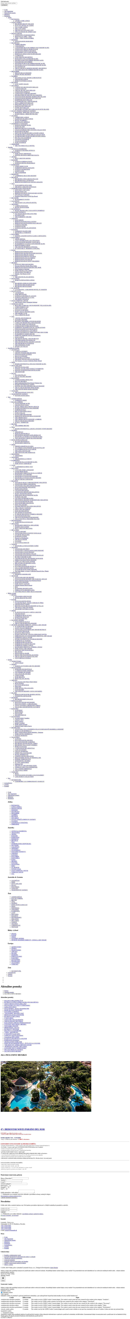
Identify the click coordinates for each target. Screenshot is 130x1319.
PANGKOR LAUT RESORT (23, 474)
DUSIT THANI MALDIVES (23, 493)
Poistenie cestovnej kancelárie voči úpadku (16, 1261)
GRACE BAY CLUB (21, 308)
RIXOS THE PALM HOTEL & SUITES (26, 655)
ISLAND (14, 693)
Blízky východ (12, 593)
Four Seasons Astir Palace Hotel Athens (26, 682)
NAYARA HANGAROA (22, 395)
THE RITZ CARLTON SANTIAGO (25, 187)
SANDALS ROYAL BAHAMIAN (25, 163)
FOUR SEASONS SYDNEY (23, 354)
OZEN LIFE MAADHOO (22, 509)
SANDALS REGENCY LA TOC (24, 297)
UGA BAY (18, 541)
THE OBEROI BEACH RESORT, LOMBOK (28, 419)
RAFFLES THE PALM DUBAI (24, 650)
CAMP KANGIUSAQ (21, 206)
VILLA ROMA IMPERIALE (23, 769)
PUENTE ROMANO (21, 735)
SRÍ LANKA (15, 530)
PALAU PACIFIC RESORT (23, 376)
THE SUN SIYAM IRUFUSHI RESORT (27, 517)
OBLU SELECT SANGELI (23, 508)
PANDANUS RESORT (22, 582)
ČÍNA (13, 427)
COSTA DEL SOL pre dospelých (13, 1019)
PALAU (13, 373)
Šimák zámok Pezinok (21, 724)
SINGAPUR (15, 523)
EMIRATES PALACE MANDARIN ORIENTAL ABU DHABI (33, 636)
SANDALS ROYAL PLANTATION (25, 228)
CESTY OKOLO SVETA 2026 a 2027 (15, 1004)
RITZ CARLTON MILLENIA (23, 528)
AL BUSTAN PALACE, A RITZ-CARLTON (28, 612)
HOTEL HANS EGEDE (22, 207)
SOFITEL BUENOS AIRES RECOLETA (27, 155)
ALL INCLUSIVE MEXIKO (12, 1051)
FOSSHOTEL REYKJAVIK (23, 696)
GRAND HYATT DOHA (22, 604)
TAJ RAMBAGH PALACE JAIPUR (25, 449)
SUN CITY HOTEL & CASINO (24, 25)
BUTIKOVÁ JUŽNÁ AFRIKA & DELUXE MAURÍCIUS (21, 1002)
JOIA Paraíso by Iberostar (22, 269)
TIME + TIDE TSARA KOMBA (24, 38)
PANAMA (14, 275)
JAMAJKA (14, 218)
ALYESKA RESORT (21, 319)
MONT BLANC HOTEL (22, 678)
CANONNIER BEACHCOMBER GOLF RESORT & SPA (32, 47)
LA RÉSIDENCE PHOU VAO (24, 466)
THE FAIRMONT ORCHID (23, 217)
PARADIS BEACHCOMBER (23, 62)
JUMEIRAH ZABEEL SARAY (24, 645)
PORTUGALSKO (16, 701)
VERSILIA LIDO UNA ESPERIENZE (26, 767)
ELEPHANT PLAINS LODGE (24, 119)
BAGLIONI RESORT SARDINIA (25, 742)
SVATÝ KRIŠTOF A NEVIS (19, 300)
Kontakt (6, 786)
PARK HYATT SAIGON (22, 584)
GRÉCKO (14, 680)
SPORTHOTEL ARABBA (22, 761)
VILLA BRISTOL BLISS (22, 315)
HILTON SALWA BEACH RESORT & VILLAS (29, 606)
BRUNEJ (14, 424)
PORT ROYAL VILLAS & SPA (24, 688)
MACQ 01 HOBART (21, 356)
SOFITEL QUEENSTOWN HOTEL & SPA (27, 370)
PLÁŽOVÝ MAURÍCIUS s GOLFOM (15, 1038)
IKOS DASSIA (19, 683)
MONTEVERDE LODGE (22, 245)
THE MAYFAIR (19, 372)
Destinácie (7, 16)
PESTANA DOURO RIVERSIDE (25, 702)
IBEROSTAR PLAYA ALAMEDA (25, 258)
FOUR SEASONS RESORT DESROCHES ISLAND (30, 96)
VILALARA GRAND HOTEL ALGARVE (27, 707)
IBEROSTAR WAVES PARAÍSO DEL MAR (28, 267)
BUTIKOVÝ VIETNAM (11, 1029)
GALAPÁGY (15, 201)
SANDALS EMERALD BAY (23, 161)
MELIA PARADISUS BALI (23, 411)
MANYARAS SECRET (22, 131)
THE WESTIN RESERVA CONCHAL (26, 247)
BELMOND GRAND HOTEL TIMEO (26, 743)
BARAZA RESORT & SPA (23, 125)
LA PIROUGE (19, 55)
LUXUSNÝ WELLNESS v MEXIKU (15, 1024)
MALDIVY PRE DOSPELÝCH (13, 1000)
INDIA (13, 444)
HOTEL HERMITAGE (21, 754)
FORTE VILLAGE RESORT (23, 753)
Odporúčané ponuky (10, 13)
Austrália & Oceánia (13, 348)
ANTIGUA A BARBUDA (19, 149)
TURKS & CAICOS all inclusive (13, 1035)
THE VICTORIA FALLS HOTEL (25, 145)
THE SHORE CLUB (21, 313)
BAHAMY (14, 160)
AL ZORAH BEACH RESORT (24, 626)
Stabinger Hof (19, 764)
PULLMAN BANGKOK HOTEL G (25, 566)
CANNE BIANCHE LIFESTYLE (25, 748)
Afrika (9, 17)
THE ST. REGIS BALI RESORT (24, 421)
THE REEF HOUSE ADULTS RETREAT (27, 359)
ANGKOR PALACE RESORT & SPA (26, 462)
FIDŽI (13, 362)
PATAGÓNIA (15, 278)
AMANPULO (19, 432)
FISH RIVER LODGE (21, 79)
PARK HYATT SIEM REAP (23, 463)
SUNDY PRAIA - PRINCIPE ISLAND (26, 114)
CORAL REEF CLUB (21, 166)
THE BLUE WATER (21, 539)
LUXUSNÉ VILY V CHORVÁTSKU (15, 1048)
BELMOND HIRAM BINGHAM (24, 285)
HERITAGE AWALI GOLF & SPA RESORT (28, 54)
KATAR (13, 599)
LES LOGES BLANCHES (23, 674)
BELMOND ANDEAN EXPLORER (25, 283)
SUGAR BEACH (20, 66)
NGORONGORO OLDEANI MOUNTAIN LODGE (30, 136)
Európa (10, 659)
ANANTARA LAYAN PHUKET (24, 552)
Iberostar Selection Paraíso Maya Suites (26, 266)
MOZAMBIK (15, 71)
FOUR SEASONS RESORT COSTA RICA (27, 242)
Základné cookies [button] (6, 1291)
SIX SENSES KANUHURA (23, 512)
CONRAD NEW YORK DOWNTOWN (26, 326)
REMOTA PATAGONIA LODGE (24, 280)
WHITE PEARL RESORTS (23, 74)
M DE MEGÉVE (20, 677)
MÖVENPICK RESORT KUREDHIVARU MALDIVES (31, 500)
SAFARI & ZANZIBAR (22, 139)
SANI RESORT (19, 689)
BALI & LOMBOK (17, 402)
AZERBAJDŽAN (16, 398)
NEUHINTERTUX (20, 715)
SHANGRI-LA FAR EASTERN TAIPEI (26, 546)
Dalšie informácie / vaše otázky (9, 1192)
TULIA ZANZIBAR (21, 141)
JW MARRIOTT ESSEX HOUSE (25, 334)
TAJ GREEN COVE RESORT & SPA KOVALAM (29, 448)
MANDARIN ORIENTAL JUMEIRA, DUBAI (28, 647)
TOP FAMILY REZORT (11, 1026)
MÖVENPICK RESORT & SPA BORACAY (28, 435)
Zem (9, 778)
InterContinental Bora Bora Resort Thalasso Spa (28, 383)
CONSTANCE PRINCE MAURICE (25, 51)
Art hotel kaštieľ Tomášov (22, 718)
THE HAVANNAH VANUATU (24, 392)
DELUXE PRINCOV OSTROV (13, 1049)
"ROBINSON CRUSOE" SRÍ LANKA (15, 1046)
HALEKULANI (19, 215)
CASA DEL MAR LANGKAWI (24, 470)
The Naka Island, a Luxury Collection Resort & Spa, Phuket (32, 571)
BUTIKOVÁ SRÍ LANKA (12, 1016)
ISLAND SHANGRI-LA (22, 441)
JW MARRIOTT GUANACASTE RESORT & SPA (30, 244)
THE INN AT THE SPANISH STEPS (26, 765)
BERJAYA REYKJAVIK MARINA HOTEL (28, 694)
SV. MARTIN (15, 288)
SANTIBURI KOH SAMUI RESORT (26, 569)
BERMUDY (15, 174)
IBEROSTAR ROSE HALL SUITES (25, 221)
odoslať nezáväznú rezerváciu (9, 1197)
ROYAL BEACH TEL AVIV (23, 598)
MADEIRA (14, 697)
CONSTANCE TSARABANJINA (25, 35)
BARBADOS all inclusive (11, 1040)
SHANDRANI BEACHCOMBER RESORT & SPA (30, 63)
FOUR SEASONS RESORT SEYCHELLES (28, 98)
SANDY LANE (19, 171)
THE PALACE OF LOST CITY (24, 30)
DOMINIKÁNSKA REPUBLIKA (21, 188)
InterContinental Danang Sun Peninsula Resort (28, 580)
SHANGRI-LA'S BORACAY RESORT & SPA (28, 436)
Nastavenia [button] (4, 1274)
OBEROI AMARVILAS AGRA (24, 446)
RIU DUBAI (18, 652)
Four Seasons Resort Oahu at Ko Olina (26, 213)
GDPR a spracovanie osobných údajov (15, 1263)
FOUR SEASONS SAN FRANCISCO (26, 329)
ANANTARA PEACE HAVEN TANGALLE (28, 533)
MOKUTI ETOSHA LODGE (23, 81)
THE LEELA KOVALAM (22, 451)
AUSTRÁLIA (15, 349)
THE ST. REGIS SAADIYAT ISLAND (26, 656)
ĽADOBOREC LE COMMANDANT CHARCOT (29, 781)
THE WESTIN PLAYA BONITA (24, 277)
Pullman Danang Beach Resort (23, 585)
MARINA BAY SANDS (22, 527)
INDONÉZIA (15, 454)
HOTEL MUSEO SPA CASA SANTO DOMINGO (29, 210)
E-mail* (3, 1182)
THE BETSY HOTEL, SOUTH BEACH (27, 338)
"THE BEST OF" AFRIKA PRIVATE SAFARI (17, 1045)
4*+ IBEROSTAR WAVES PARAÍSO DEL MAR (23, 1129)
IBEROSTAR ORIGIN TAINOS (24, 255)
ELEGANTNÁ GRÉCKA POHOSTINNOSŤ (17, 1023)
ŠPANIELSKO (15, 727)
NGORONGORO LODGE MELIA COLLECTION (30, 134)
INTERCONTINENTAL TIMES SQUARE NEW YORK (31, 332)
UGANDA (14, 115)
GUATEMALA (15, 209)
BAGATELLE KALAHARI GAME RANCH (28, 77)
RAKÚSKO (14, 708)
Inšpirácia (7, 14)
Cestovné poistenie (9, 1260)
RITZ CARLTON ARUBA (23, 158)
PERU (13, 281)
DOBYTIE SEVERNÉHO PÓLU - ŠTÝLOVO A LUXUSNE (22, 1043)
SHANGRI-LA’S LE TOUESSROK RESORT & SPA (30, 65)
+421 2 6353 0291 (6, 1225)
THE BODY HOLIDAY (22, 299)
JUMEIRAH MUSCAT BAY (23, 615)
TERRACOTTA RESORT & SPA (24, 590)
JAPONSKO (15, 457)
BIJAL (17, 773)
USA (12, 316)
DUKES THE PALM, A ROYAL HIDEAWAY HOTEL (31, 634)
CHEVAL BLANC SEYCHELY (13, 1021)
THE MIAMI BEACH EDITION (24, 343)
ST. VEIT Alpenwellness (22, 762)
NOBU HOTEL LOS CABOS (23, 270)
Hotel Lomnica (19, 721)
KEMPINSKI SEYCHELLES (23, 100)
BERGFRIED (19, 712)
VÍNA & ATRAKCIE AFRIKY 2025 (25, 32)
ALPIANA (18, 738)
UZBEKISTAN (15, 572)
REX (16, 587)
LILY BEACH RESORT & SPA (24, 498)
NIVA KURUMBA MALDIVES (24, 503)
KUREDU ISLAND (21, 497)
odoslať (3, 1212)
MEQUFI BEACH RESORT (23, 73)
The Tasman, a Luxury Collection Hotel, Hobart (28, 361)
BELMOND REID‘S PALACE (24, 699)
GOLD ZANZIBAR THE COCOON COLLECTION (30, 130)
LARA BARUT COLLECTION (24, 776)
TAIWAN (14, 544)
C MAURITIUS (19, 46)
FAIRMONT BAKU (21, 400)
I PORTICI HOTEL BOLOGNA (24, 756)
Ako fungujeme (8, 11)
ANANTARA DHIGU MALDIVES (25, 484)
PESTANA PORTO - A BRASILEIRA (26, 704)
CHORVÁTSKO (16, 661)
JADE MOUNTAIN (21, 294)
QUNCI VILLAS (20, 413)
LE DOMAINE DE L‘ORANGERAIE (26, 101)
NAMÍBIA (14, 76)
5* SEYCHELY (8, 1018)
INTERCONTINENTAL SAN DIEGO (26, 330)
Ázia (9, 397)
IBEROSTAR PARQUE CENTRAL (25, 256)
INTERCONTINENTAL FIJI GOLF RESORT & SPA (30, 364)
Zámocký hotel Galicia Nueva (23, 726)
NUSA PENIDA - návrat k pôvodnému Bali (16, 1008)
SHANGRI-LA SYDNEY (22, 357)
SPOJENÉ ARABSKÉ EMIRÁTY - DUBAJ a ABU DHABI (28, 625)
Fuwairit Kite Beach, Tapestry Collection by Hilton (29, 602)
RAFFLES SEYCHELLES (23, 106)
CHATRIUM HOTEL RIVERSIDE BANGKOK (29, 558)
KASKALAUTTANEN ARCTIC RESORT (27, 666)
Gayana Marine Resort (21, 471)
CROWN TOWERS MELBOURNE (25, 353)
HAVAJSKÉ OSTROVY (18, 212)
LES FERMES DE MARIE (23, 672)
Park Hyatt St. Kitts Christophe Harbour (26, 302)
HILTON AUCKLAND (22, 367)
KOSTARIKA (15, 237)
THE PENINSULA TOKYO (23, 459)
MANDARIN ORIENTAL (22, 443)
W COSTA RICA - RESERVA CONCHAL (27, 248)
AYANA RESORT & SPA (22, 403)
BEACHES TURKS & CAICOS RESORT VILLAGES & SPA (33, 305)
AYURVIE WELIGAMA (22, 534)
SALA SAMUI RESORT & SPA (24, 568)
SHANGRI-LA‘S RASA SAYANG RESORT (28, 478)
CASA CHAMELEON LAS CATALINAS (27, 240)
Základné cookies (8, 1292)
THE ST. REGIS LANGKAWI (24, 479)
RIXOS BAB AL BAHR (22, 653)
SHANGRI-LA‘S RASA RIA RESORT (26, 476)
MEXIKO (14, 262)
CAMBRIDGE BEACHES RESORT (25, 176)
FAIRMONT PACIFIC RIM (23, 231)
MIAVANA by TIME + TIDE (23, 36)
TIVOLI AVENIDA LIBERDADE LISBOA (27, 705)
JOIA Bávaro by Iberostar (22, 194)
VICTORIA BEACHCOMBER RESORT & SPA (29, 70)
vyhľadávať (4, 5)
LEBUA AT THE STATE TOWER (25, 561)
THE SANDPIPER (20, 172)
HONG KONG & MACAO (19, 440)
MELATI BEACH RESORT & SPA (25, 563)
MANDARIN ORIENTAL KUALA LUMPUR (28, 473)
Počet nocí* (4, 1185)
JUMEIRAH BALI (20, 410)
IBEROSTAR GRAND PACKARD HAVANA (28, 253)
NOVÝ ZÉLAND (16, 365)
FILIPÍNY (14, 430)
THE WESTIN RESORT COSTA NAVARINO (28, 691)
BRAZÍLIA (14, 177)
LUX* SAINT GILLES (21, 84)
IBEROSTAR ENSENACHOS (24, 251)
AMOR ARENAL (20, 239)
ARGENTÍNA (15, 152)
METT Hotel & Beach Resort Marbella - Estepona (29, 732)
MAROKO (14, 40)
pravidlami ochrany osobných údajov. (32, 1214)
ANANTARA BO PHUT (22, 549)
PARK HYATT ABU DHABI (23, 648)
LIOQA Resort (19, 663)
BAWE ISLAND (20, 126)
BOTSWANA (15, 19)
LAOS (13, 465)
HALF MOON (19, 220)
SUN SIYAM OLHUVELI (22, 516)
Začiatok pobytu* (6, 1184)
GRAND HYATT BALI (22, 405)
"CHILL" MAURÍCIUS (11, 1032)
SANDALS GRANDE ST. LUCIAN (25, 296)
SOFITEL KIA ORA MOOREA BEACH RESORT (29, 386)
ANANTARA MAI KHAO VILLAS (25, 553)
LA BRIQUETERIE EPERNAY (24, 670)
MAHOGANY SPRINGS (22, 122)
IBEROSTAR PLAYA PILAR (23, 259)
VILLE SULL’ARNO (21, 770)
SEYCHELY (15, 85)
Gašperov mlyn (19, 720)
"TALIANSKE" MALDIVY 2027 (14, 1013)
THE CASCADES (20, 28)
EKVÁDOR (14, 198)
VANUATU (14, 391)
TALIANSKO (15, 737)
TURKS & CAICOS (17, 304)
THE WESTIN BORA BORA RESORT (26, 389)
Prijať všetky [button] (11, 1274)
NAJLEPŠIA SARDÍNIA (11, 1011)
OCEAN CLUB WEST (21, 310)
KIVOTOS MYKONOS (22, 685)
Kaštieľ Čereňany (20, 723)
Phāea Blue (18, 686)
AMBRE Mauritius (20, 44)
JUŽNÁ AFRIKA (16, 22)
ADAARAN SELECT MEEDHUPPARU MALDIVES (31, 482)
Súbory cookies (8, 1264)
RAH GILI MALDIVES (22, 511)
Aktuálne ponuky (9, 992)
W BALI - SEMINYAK (21, 422)
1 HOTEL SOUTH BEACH (23, 318)
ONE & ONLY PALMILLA (23, 272)
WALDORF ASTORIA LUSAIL (24, 609)
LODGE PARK (19, 675)
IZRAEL (13, 595)
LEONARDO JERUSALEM (23, 596)
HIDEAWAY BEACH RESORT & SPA (26, 495)
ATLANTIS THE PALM (22, 631)
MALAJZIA (14, 468)
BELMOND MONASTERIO (23, 286)
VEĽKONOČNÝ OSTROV (19, 394)
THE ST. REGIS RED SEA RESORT (26, 623)
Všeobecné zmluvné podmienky (13, 1258)
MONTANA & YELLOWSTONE (14, 1015)
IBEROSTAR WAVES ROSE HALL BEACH (28, 223)
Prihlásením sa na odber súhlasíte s (23, 1214)
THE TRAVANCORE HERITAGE (25, 452)
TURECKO (14, 772)
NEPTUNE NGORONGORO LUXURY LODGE (29, 133)
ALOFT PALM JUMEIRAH (23, 628)
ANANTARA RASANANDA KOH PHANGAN (29, 555)
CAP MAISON (19, 293)
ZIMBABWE (15, 144)
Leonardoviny (8, 783)
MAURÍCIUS (15, 43)
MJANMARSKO (16, 520)
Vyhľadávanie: (5, 1)
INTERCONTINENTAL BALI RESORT (27, 408)
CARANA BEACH (20, 89)
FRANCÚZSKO (16, 667)
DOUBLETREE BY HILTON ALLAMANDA (28, 95)
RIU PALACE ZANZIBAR (23, 138)
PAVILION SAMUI (20, 565)
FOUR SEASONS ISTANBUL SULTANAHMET (29, 775)
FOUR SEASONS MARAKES (24, 41)
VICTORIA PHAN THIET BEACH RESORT (28, 591)
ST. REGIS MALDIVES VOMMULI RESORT (28, 514)
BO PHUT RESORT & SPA (23, 557)
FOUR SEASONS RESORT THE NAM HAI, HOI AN (31, 579)
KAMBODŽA (15, 460)
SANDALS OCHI (20, 226)
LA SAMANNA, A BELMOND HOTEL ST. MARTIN (31, 289)
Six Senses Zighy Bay (21, 618)
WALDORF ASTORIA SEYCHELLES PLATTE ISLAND (32, 109)
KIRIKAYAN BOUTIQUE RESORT (25, 560)
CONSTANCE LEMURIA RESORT (25, 93)
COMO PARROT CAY (22, 307)
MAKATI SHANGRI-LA (22, 433)
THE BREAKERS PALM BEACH (25, 340)
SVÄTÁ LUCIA (16, 291)
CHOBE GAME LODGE (22, 21)
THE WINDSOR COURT (22, 345)
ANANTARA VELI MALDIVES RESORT (27, 485)
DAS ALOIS (18, 713)
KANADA (14, 229)
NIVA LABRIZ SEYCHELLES (24, 103)
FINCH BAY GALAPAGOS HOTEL (26, 202)
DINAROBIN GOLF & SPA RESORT (26, 52)
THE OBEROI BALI (21, 417)
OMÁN (13, 610)
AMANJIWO (19, 455)
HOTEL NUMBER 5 (21, 120)
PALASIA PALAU (20, 375)
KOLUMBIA (15, 234)
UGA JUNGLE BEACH (22, 542)
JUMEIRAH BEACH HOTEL (24, 642)
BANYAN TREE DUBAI (22, 633)
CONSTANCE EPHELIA (22, 92)
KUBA (13, 250)
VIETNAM (14, 576)
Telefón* (3, 1180)
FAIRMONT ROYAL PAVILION (24, 168)
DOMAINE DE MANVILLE (23, 669)
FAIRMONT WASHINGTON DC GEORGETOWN (30, 327)
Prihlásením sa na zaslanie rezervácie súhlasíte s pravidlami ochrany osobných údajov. (27, 1194)
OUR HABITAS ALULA (22, 621)
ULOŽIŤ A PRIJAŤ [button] (6, 1317)
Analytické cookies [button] (6, 1311)
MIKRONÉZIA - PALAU (11, 1027)
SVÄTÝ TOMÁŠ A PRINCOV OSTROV (23, 111)
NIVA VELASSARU (21, 504)
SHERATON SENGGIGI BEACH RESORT (28, 416)
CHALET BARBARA (21, 751)
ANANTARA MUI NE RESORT (24, 577)
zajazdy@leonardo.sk (11, 1230)
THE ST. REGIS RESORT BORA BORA (27, 387)
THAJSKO (14, 547)
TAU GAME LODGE (21, 27)
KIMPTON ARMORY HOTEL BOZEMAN (27, 335)
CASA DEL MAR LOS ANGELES (25, 324)
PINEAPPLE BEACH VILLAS (24, 104)
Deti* (2, 1189)
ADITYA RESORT (20, 531)
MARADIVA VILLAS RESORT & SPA (26, 58)
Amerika (10, 147)
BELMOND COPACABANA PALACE (26, 179)
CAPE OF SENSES (20, 750)
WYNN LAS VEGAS (21, 346)
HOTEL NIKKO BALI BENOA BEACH (27, 406)
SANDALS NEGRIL (21, 225)
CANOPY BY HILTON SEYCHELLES (26, 87)
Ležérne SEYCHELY (10, 1007)
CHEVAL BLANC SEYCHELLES (25, 90)
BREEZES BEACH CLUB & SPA (25, 128)
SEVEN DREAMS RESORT (23, 414)
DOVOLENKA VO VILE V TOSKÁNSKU (17, 1005)
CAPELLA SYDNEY (21, 351)
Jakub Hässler (54, 1267)
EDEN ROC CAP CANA (22, 190)
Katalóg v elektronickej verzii (12, 1255)
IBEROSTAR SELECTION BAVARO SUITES (28, 193)
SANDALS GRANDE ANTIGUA (25, 150)
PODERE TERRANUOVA (23, 759)
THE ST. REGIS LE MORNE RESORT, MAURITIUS (31, 68)
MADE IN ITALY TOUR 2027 (13, 1010)
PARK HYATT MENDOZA (23, 153)
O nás (6, 9)
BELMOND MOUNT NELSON (24, 24)
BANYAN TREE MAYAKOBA (24, 264)
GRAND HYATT (20, 614)
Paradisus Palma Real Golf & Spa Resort (26, 196)
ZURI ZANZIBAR (20, 142)
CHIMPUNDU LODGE (22, 117)
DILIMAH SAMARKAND (23, 574)
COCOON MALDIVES (22, 490)
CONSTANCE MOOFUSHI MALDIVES (27, 492)
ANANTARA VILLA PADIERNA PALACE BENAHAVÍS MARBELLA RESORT (39, 729)
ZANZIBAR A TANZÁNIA (19, 123)
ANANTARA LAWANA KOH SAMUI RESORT (29, 550)
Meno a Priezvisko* (6, 1178)
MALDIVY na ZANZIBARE (12, 1030)
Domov (6, 990)
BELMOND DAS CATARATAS (24, 180)
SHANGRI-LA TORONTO (23, 232)
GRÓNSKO (14, 204)
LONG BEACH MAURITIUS (24, 57)
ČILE (13, 183)
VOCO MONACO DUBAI (23, 658)
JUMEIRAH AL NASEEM (23, 640)
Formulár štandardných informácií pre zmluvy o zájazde (19, 1256)
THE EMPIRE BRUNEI (22, 425)
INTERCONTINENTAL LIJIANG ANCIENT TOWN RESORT (33, 429)
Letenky (6, 784)
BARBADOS (15, 164)
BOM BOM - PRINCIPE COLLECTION (27, 112)
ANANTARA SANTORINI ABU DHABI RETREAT (30, 629)
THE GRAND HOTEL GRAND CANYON (28, 342)
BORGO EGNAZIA (21, 746)
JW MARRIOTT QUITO (22, 199)
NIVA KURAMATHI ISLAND (24, 501)
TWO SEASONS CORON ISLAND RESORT (28, 438)
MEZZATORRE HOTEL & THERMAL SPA (28, 757)
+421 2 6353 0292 (6, 1227)
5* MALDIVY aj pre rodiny (12, 1034)
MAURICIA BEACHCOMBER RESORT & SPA (29, 60)
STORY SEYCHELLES (22, 108)
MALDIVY (14, 481)
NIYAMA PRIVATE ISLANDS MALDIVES (28, 506)
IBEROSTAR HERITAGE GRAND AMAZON (29, 182)
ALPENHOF (18, 710)
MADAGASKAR (16, 33)
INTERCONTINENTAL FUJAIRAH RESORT (28, 639)
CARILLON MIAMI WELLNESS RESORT (28, 323)
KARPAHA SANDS (21, 536)
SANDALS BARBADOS (22, 169)
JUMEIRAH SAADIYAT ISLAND (25, 644)
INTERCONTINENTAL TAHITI (24, 384)
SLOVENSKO (15, 716)
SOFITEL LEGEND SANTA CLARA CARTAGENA (30, 236)
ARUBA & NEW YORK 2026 (13, 1042)
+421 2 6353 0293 (6, 1228)
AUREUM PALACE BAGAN (24, 522)
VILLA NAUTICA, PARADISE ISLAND (27, 519)
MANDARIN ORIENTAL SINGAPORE (27, 525)
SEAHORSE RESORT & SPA (24, 588)
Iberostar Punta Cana (21, 191)
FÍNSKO (14, 664)
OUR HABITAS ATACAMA (23, 185)
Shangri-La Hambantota (21, 538)
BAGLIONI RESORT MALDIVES (25, 487)
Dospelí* (3, 1187)
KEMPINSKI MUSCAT (22, 617)
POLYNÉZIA (15, 378)
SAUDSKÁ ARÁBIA (17, 620)
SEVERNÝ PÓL (16, 780)
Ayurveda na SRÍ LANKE (11, 1037)
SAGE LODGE (19, 337)
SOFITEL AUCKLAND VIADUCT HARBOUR (29, 368)
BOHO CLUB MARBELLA (23, 731)
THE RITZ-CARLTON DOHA (24, 607)
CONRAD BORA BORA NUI (24, 380)
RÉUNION (14, 82)
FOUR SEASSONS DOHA (23, 601)
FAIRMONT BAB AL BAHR (23, 637)
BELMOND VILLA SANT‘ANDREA (26, 745)
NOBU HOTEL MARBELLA (23, 734)
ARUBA (13, 157)
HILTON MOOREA (21, 381)
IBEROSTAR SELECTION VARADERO (27, 261)
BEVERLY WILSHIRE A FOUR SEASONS (28, 321)
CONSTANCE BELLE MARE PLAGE (26, 49)
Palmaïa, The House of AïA (22, 274)
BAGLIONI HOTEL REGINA (24, 740)
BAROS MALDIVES (21, 489)
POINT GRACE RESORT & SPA (25, 312)
